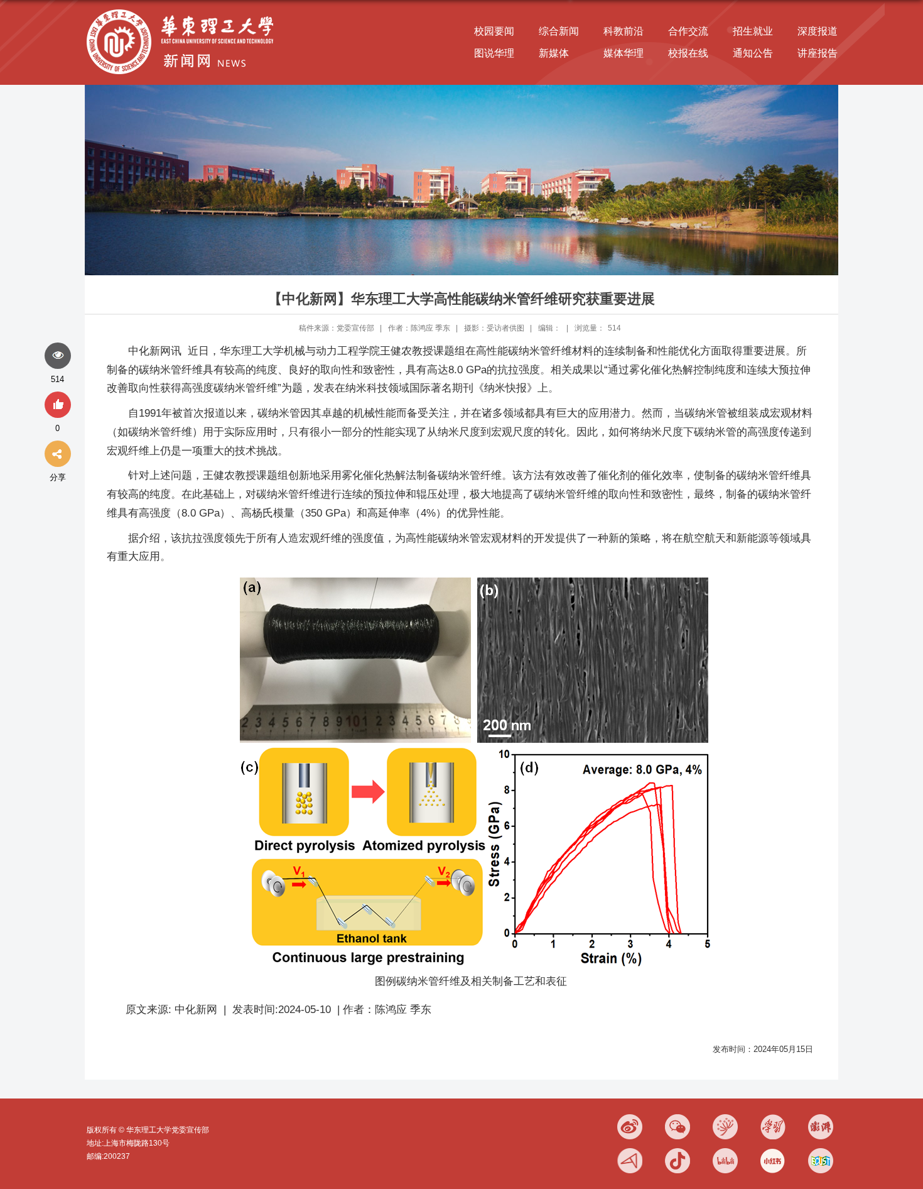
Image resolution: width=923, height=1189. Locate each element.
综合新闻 (559, 31)
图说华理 (494, 53)
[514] (58, 356)
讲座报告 (817, 53)
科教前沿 (623, 31)
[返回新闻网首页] (183, 10)
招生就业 (753, 31)
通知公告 (753, 53)
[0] (58, 405)
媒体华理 (623, 53)
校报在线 (688, 53)
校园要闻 (494, 31)
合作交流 (688, 31)
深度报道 (817, 31)
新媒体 (554, 53)
